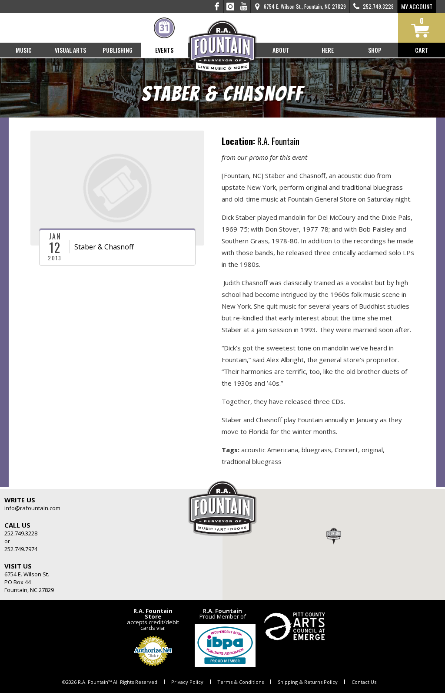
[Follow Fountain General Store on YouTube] (243, 6)
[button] (334, 536)
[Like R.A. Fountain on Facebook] (217, 6)
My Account (416, 6)
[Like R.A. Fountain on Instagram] (230, 6)
